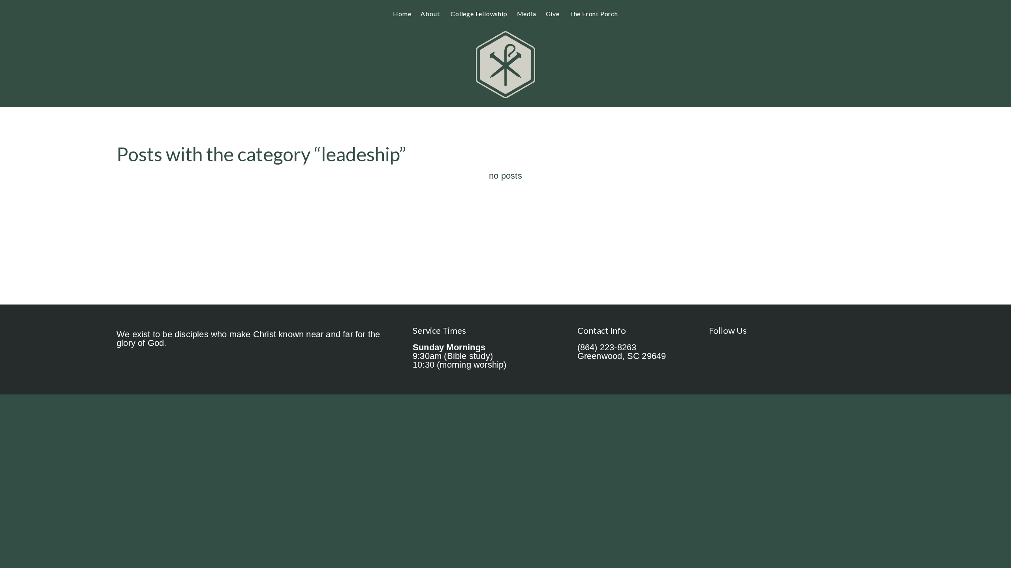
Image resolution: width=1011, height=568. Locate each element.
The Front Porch (593, 13)
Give (553, 13)
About (431, 13)
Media (526, 13)
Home (402, 13)
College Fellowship (479, 13)
